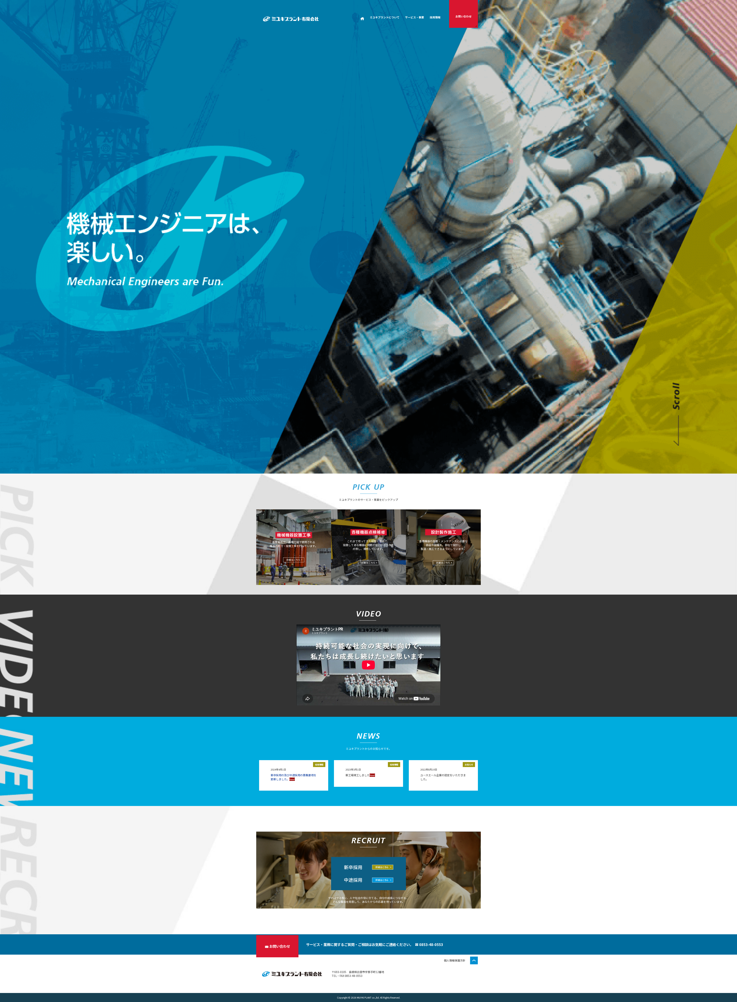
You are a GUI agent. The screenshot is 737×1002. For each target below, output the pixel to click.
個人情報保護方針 (454, 960)
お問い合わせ (279, 946)
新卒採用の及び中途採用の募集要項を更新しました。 (293, 777)
